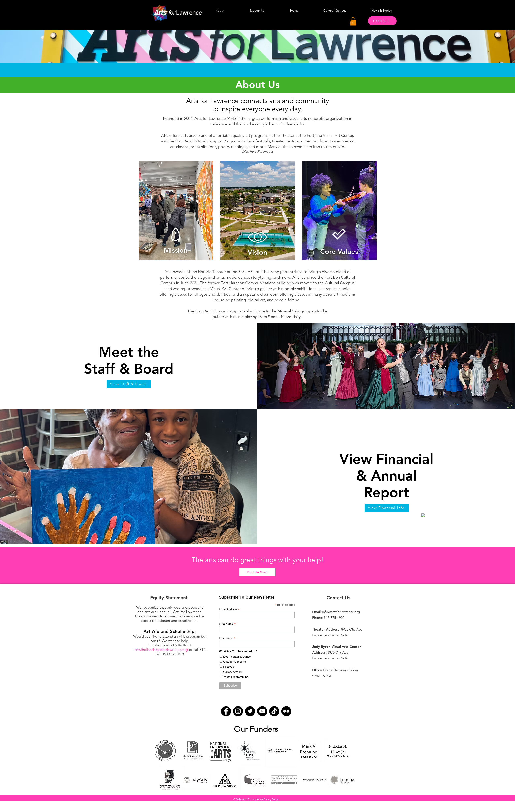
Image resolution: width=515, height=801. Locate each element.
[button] (353, 21)
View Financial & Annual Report (386, 476)
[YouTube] (262, 711)
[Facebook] (226, 711)
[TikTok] (274, 711)
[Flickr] (286, 711)
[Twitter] (250, 711)
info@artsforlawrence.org (341, 612)
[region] (175, 213)
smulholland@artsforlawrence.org (161, 649)
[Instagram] (238, 711)
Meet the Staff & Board (128, 360)
